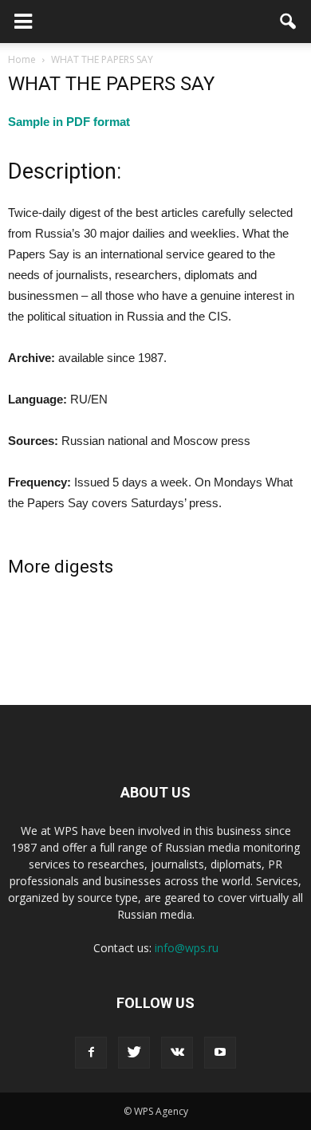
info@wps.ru (186, 947)
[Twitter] (134, 1053)
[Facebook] (91, 1053)
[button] (288, 21)
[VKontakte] (177, 1053)
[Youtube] (220, 1053)
